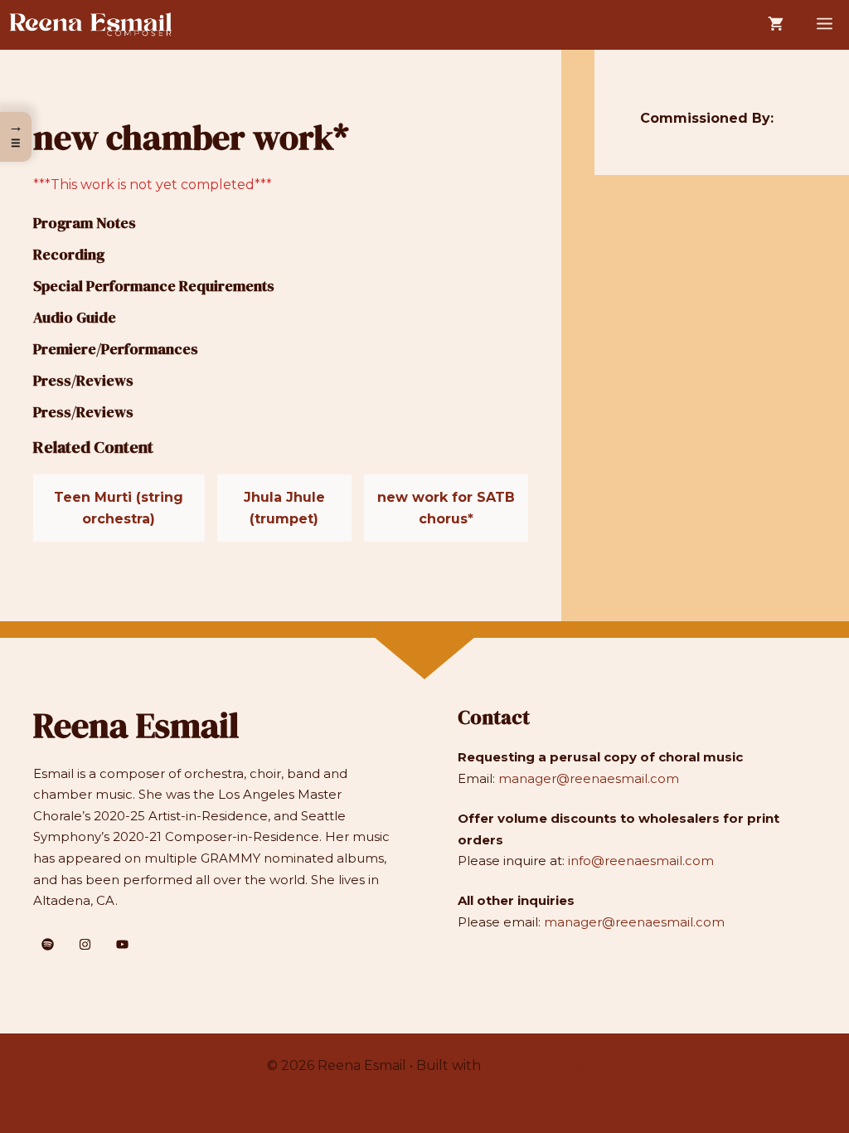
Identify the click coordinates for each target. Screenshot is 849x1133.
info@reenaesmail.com (641, 860)
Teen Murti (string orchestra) (118, 508)
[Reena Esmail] (91, 25)
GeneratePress (533, 1065)
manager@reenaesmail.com (588, 778)
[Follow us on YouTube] (122, 944)
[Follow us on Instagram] (84, 944)
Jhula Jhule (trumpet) (284, 508)
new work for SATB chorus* (446, 508)
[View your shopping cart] (775, 25)
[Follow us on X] (47, 944)
